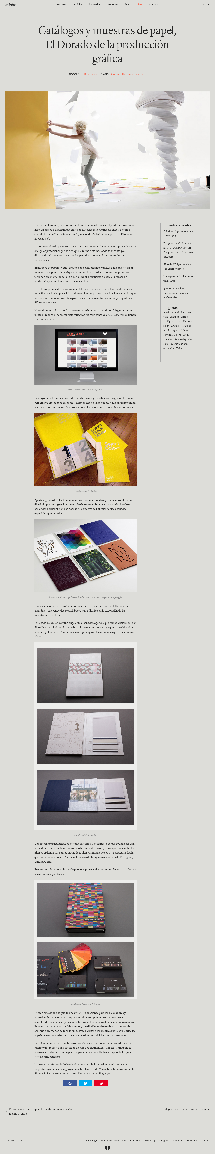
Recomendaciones (179, 344)
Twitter (205, 1140)
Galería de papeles (89, 289)
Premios (167, 339)
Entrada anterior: (41, 1111)
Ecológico (168, 321)
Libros (184, 330)
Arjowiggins (178, 312)
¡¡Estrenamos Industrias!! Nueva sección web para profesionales (176, 293)
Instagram (163, 1140)
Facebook (192, 1140)
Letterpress (174, 330)
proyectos (112, 4)
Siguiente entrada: (185, 1109)
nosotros (61, 4)
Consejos (174, 317)
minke (10, 5)
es (203, 4)
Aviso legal (91, 1140)
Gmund (116, 74)
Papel (143, 74)
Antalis (166, 312)
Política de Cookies (140, 1140)
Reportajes (90, 74)
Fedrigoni (126, 857)
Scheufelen (168, 348)
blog (140, 4)
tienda (128, 4)
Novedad (168, 335)
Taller (179, 348)
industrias (94, 4)
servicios (77, 4)
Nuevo (177, 335)
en (208, 4)
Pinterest (178, 1140)
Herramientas (130, 74)
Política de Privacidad (113, 1140)
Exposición (180, 321)
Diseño (184, 317)
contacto (154, 4)
